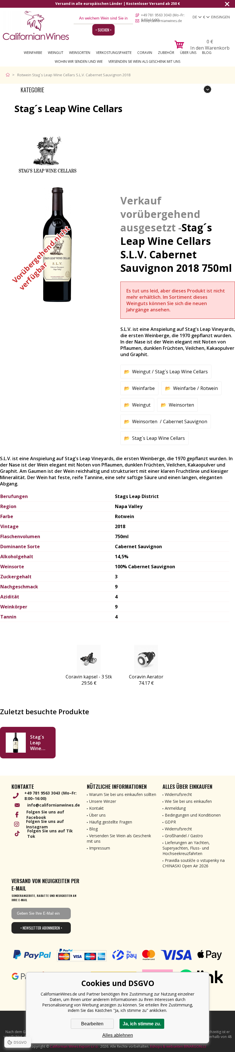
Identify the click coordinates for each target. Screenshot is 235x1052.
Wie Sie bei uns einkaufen (188, 801)
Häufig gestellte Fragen (110, 822)
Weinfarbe (33, 52)
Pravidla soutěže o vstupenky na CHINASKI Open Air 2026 (193, 863)
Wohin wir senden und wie (79, 61)
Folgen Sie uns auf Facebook (45, 814)
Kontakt (96, 808)
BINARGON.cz (195, 1046)
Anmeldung (175, 808)
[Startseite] (9, 75)
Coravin (144, 52)
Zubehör (166, 52)
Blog (206, 52)
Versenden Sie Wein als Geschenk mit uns (144, 61)
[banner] (36, 25)
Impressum (99, 848)
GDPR (170, 822)
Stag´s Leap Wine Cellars (181, 371)
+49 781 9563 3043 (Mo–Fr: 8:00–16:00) (163, 15)
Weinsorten (79, 52)
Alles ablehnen (117, 1035)
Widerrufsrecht (178, 794)
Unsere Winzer (102, 801)
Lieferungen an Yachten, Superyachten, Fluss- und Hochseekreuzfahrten (186, 848)
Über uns (188, 52)
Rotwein (209, 388)
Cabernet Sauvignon (185, 421)
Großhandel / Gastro (184, 835)
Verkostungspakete (114, 52)
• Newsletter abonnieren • (41, 928)
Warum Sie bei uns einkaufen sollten (122, 794)
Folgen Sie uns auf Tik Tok (50, 833)
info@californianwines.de (161, 20)
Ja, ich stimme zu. (142, 1023)
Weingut (55, 52)
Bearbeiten (92, 1023)
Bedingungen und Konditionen (193, 815)
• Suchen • (103, 30)
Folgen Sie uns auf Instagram (45, 824)
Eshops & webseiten (166, 1046)
